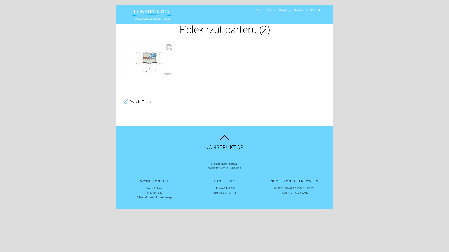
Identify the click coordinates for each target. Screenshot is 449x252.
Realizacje (300, 10)
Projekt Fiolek (140, 101)
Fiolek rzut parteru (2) (224, 29)
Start (259, 10)
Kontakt (316, 10)
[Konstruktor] (152, 19)
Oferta (271, 10)
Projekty (284, 10)
